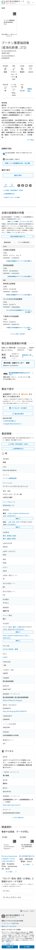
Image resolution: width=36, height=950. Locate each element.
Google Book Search (11, 423)
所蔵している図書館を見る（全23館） (18, 163)
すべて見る (30, 140)
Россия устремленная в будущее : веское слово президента (9, 858)
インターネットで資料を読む (10, 923)
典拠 (17, 518)
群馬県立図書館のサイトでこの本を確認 (18, 295)
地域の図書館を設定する (17, 236)
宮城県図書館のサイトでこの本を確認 (19, 276)
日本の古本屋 (9, 421)
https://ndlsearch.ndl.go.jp (12, 700)
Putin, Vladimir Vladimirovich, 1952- (16, 514)
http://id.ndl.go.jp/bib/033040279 (15, 711)
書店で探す (18, 175)
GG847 (5, 657)
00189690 (11, 524)
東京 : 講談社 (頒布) (9, 538)
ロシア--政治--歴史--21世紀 (12, 627)
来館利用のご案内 (26, 356)
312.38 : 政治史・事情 (10, 649)
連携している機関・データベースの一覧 (19, 221)
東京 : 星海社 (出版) (9, 536)
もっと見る (9, 872)
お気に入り (5, 186)
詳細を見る (29, 90)
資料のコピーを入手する (9, 926)
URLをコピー (12, 186)
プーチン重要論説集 (10, 478)
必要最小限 (9, 947)
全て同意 (27, 947)
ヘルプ (13, 232)
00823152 (11, 516)
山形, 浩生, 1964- (14, 522)
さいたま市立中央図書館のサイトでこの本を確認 (18, 311)
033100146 (19, 629)
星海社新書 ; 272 (8, 505)
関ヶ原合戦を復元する (27, 856)
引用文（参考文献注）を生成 (14, 190)
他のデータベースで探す (12, 197)
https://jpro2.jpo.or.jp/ (11, 805)
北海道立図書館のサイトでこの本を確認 (18, 261)
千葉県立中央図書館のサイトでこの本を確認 (18, 328)
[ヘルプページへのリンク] (11, 35)
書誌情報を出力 (10, 194)
